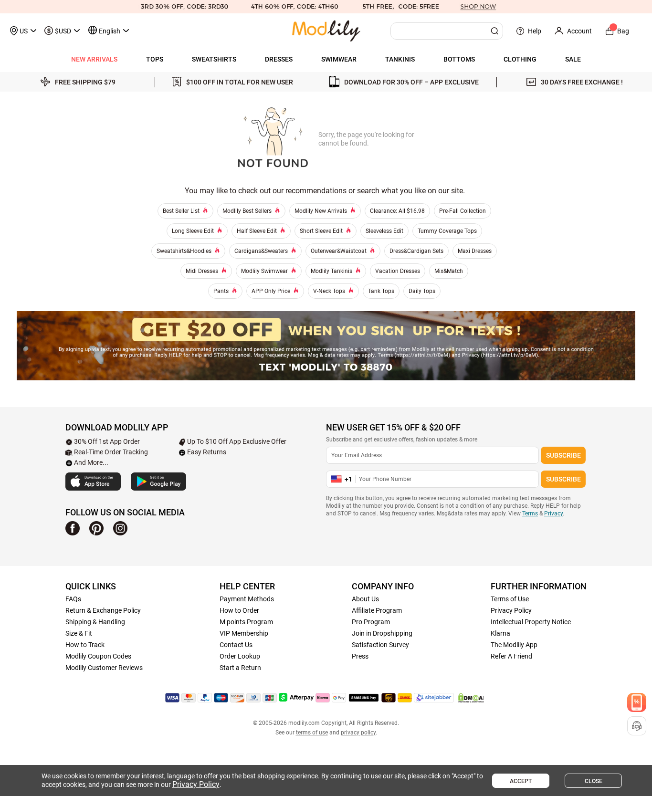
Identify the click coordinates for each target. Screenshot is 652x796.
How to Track (85, 645)
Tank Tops (381, 291)
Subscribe (563, 455)
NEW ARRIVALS (94, 59)
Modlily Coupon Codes (98, 656)
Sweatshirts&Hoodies (184, 251)
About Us (365, 599)
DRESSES (279, 59)
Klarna (500, 633)
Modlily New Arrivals (320, 211)
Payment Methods (247, 599)
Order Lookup (240, 656)
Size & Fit (78, 633)
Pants (221, 291)
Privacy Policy (511, 610)
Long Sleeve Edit (193, 231)
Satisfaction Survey (380, 645)
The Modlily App (514, 645)
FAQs (73, 599)
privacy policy (358, 732)
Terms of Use (510, 599)
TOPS (154, 59)
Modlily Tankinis (331, 271)
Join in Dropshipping (382, 633)
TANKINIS (400, 59)
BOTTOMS (459, 59)
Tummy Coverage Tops (447, 231)
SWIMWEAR (339, 59)
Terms (530, 513)
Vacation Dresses (397, 271)
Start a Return (240, 667)
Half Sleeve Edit (257, 231)
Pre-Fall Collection (462, 211)
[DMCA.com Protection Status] (471, 697)
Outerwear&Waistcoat (339, 251)
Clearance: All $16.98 (397, 211)
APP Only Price (271, 291)
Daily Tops (422, 291)
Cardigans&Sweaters (261, 251)
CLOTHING (520, 59)
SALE (573, 59)
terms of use (312, 732)
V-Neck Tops (329, 291)
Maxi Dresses (475, 251)
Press (360, 656)
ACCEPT (521, 781)
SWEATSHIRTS (214, 59)
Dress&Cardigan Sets (416, 251)
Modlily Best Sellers (247, 211)
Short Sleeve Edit (321, 231)
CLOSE (593, 781)
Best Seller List (181, 211)
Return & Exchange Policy (103, 610)
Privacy (553, 513)
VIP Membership (244, 633)
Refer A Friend (511, 656)
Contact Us (236, 645)
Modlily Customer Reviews (104, 667)
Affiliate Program (377, 610)
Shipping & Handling (95, 622)
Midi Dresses (202, 271)
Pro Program (371, 622)
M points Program (246, 622)
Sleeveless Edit (384, 231)
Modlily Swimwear (264, 271)
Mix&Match (448, 271)
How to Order (239, 610)
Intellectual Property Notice (531, 622)
